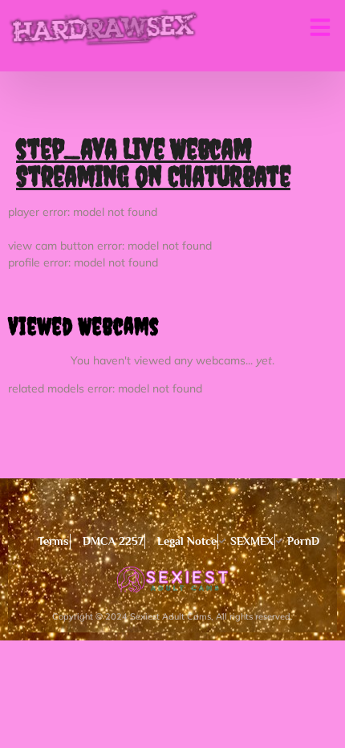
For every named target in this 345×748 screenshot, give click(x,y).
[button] (320, 27)
